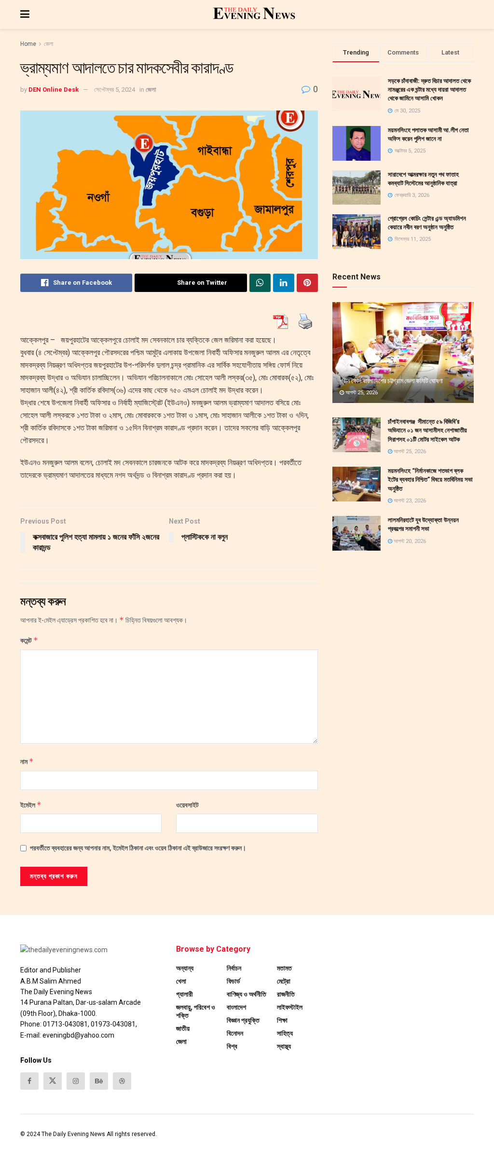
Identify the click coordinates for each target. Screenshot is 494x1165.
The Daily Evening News (73, 1134)
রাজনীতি (286, 994)
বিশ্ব (232, 1046)
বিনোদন (235, 1033)
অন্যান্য (184, 968)
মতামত (284, 968)
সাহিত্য (285, 1033)
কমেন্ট (29, 640)
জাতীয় (183, 1028)
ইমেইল (30, 804)
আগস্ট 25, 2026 (361, 392)
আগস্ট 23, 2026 (409, 501)
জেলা (48, 44)
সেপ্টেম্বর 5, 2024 (114, 89)
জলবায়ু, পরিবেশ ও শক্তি (195, 1011)
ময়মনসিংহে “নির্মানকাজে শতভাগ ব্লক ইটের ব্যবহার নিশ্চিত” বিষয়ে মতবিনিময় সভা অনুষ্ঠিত (430, 479)
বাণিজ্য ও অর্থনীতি (246, 994)
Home (28, 44)
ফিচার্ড (233, 981)
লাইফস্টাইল (289, 1007)
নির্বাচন (234, 968)
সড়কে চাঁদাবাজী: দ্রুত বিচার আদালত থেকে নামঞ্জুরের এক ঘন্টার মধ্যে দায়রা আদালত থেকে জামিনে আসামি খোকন (429, 89)
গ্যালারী (184, 994)
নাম (27, 761)
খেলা (181, 981)
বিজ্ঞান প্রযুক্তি (243, 1020)
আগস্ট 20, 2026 (409, 541)
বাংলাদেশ (236, 1007)
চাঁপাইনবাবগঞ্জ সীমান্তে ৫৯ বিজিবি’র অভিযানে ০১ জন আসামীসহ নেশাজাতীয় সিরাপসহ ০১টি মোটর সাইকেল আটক (427, 430)
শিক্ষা (282, 1020)
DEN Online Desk (53, 89)
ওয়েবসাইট (187, 805)
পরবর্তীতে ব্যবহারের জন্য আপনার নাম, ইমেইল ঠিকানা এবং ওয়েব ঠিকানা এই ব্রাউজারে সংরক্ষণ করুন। (138, 848)
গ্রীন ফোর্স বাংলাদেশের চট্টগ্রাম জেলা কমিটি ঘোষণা (391, 381)
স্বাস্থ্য (284, 1046)
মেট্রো (283, 981)
